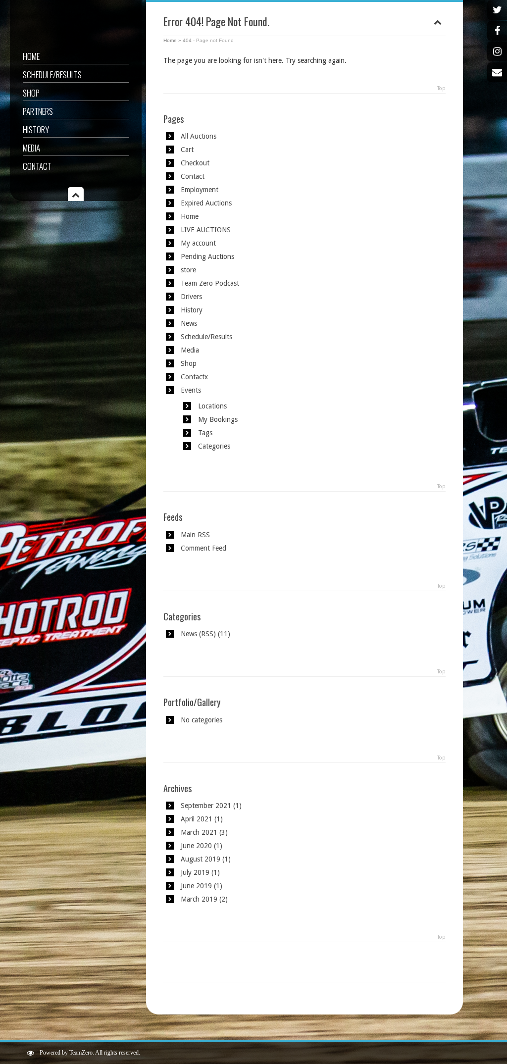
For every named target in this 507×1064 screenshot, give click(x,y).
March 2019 (199, 899)
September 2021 (206, 806)
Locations (212, 406)
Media (31, 148)
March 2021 (199, 832)
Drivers (191, 297)
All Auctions (198, 136)
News (189, 323)
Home (31, 56)
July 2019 (195, 872)
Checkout (195, 163)
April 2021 (196, 819)
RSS (207, 634)
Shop (31, 93)
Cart (187, 149)
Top (441, 88)
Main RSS (195, 535)
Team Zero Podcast (210, 283)
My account (198, 243)
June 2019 (196, 886)
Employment (199, 190)
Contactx (194, 377)
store (188, 270)
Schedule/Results (52, 74)
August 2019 (200, 859)
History (36, 129)
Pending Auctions (207, 256)
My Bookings (218, 419)
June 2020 (196, 846)
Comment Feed (203, 548)
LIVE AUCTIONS (206, 230)
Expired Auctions (206, 203)
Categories (214, 446)
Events (191, 390)
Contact (37, 166)
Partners (38, 111)
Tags (205, 433)
